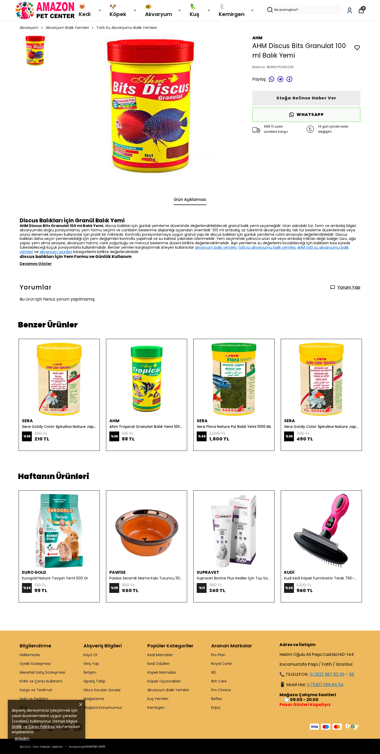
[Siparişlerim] (349, 10)
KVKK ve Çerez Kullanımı (41, 681)
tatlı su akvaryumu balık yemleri (266, 247)
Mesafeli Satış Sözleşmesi (42, 672)
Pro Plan (218, 654)
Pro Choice (221, 690)
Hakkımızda (30, 654)
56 (351, 674)
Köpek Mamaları (161, 672)
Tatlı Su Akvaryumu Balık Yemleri (126, 27)
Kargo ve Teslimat (36, 690)
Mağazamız (93, 698)
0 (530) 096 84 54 (325, 685)
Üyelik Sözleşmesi (35, 663)
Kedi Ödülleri (158, 663)
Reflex (216, 698)
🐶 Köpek (118, 10)
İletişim (89, 672)
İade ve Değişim (34, 698)
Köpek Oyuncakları (164, 681)
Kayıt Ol (90, 654)
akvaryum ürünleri (56, 251)
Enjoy (216, 707)
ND (213, 672)
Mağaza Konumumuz (102, 707)
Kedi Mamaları (160, 654)
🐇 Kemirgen (232, 10)
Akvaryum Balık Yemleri (67, 27)
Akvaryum (29, 27)
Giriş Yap (91, 663)
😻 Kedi (84, 10)
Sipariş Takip (94, 681)
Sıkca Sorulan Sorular (102, 690)
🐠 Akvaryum (158, 10)
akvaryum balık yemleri (216, 247)
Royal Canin (221, 663)
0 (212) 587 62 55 (327, 674)
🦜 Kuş (194, 10)
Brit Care (219, 681)
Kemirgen (156, 707)
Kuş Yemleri (157, 698)
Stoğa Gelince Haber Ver (306, 98)
